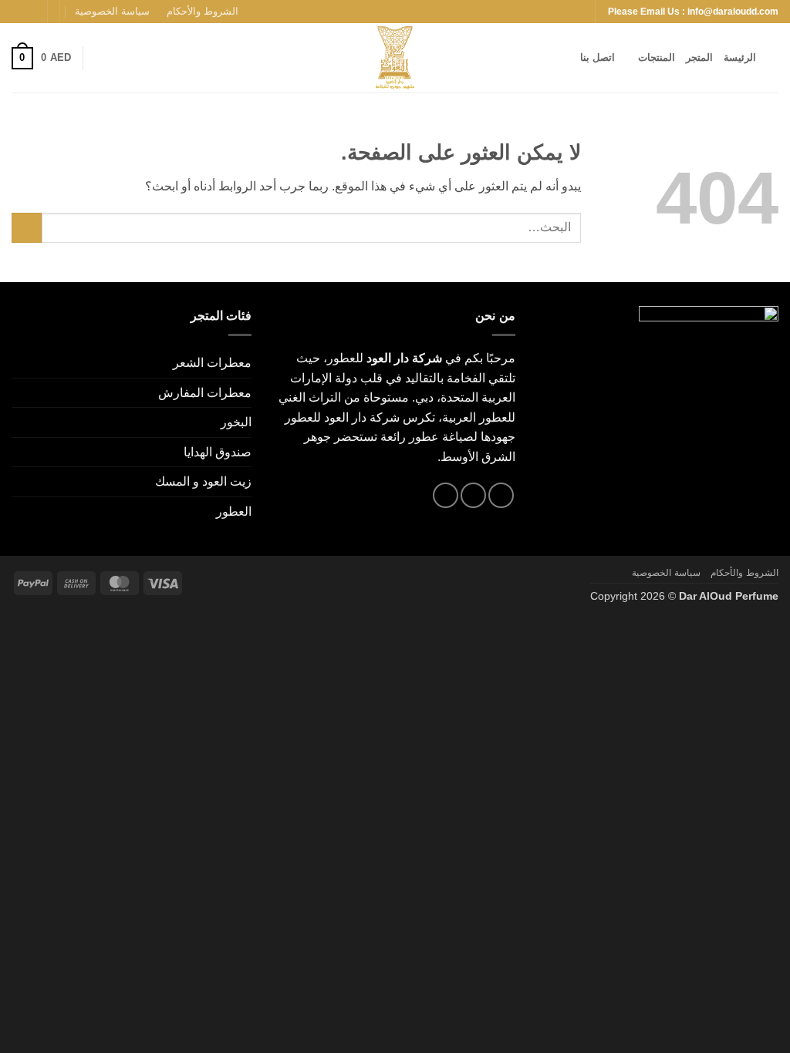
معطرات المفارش (205, 392)
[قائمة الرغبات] (100, 58)
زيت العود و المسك (203, 481)
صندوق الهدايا (218, 452)
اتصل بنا (597, 57)
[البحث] (772, 57)
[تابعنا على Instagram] (34, 11)
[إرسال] (27, 228)
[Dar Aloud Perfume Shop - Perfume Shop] (395, 58)
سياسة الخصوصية (112, 11)
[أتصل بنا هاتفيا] (445, 495)
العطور (234, 511)
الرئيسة (740, 57)
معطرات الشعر (212, 362)
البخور (236, 422)
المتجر (699, 57)
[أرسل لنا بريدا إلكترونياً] (19, 11)
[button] (41, 58)
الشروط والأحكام (202, 11)
